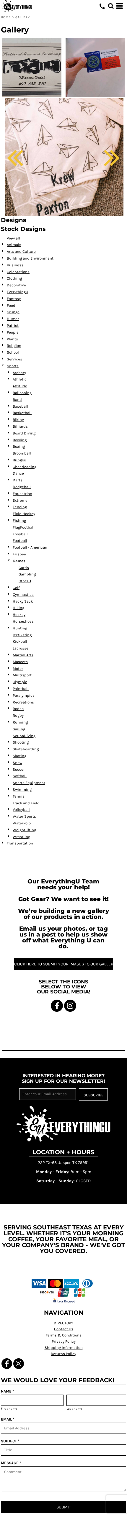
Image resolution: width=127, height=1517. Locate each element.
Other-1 (25, 581)
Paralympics (24, 695)
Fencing (20, 507)
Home (6, 17)
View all (13, 238)
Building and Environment (30, 258)
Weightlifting (24, 830)
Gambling (27, 574)
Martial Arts (23, 655)
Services (14, 359)
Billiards (20, 426)
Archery (19, 372)
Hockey (19, 614)
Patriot (13, 325)
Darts (17, 480)
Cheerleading (24, 467)
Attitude (20, 386)
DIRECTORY (63, 1323)
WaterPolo (22, 823)
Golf (16, 588)
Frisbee (19, 554)
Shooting (21, 742)
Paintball (21, 688)
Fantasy (14, 298)
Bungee (19, 460)
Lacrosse (20, 648)
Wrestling (21, 836)
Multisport (22, 675)
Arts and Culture (21, 251)
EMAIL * (7, 1419)
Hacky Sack (23, 601)
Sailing (19, 729)
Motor (18, 668)
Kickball (20, 641)
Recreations (23, 702)
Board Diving (24, 433)
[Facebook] (57, 1006)
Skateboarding (26, 749)
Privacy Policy (64, 1341)
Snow (17, 762)
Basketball (22, 413)
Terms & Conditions (64, 1335)
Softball (20, 776)
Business (15, 265)
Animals (14, 244)
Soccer (19, 769)
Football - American (30, 547)
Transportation (20, 843)
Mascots (20, 662)
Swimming (22, 789)
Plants (12, 339)
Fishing (19, 520)
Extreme (20, 500)
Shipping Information (64, 1347)
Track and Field (26, 803)
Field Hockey (24, 513)
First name (9, 1409)
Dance (18, 473)
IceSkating (22, 635)
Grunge (13, 312)
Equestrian (22, 493)
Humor (13, 318)
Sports (13, 366)
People (13, 332)
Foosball (20, 534)
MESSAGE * (11, 1463)
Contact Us (63, 1329)
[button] (111, 6)
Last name (74, 1409)
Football (20, 540)
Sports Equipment (29, 782)
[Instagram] (70, 1006)
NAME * (7, 1391)
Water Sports (24, 816)
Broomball (22, 453)
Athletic (20, 379)
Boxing (19, 446)
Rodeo (18, 708)
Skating (19, 756)
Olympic (20, 682)
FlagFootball (24, 527)
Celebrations (18, 272)
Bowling (20, 440)
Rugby (18, 715)
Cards (24, 567)
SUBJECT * (10, 1441)
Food (11, 305)
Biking (18, 419)
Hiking (18, 608)
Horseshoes (23, 621)
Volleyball (21, 809)
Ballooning (22, 393)
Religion (14, 345)
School (13, 352)
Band (17, 399)
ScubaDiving (24, 736)
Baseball (20, 406)
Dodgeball (22, 487)
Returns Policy (63, 1354)
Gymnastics (23, 594)
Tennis (19, 796)
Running (20, 722)
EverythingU (17, 292)
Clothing (14, 278)
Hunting (20, 628)
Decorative (16, 285)
